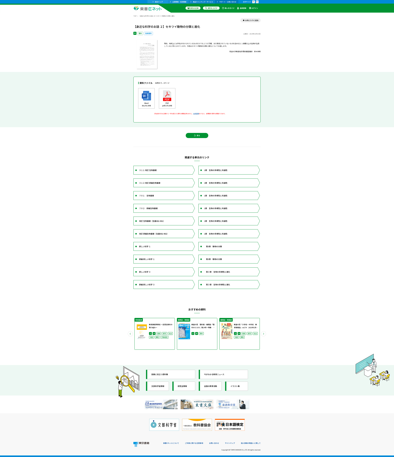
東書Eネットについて (171, 443)
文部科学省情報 (157, 386)
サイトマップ (230, 443)
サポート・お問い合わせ (227, 2)
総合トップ (159, 2)
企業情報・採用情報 (179, 2)
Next (263, 333)
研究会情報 (182, 386)
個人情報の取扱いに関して (251, 443)
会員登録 (243, 8)
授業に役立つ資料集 (159, 374)
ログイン (254, 8)
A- (253, 2)
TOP (135, 16)
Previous (130, 333)
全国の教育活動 (210, 386)
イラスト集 (235, 386)
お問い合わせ (214, 443)
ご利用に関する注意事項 (194, 443)
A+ (257, 2)
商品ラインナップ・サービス (203, 2)
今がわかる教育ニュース (214, 374)
